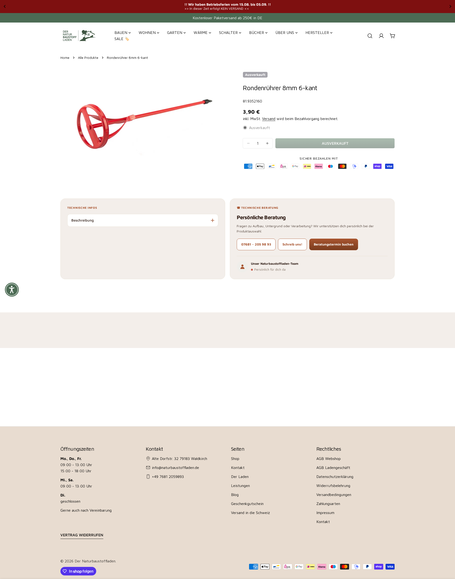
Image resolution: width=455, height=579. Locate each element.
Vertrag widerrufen (81, 535)
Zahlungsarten (328, 503)
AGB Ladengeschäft (333, 467)
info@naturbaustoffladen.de (175, 467)
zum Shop (280, 6)
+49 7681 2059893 (168, 476)
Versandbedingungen (333, 494)
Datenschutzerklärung (334, 476)
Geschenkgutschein (247, 503)
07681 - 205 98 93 (256, 244)
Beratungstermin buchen (334, 244)
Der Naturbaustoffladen (95, 561)
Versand (268, 118)
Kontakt (238, 467)
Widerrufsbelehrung (333, 485)
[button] (12, 290)
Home (64, 58)
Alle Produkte (88, 58)
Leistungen (240, 485)
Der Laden (240, 476)
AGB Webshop (328, 458)
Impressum (325, 512)
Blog (235, 494)
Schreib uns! (292, 244)
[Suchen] (370, 36)
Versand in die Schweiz (250, 512)
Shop (235, 458)
